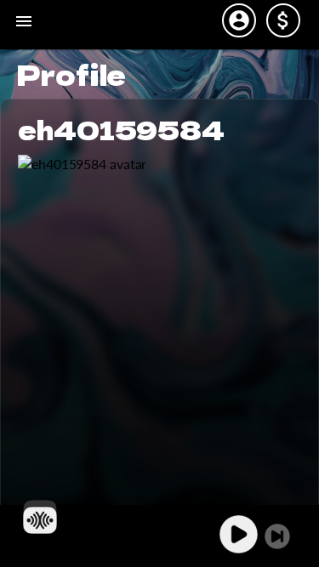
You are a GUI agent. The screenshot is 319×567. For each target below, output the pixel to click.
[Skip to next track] (277, 536)
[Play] (238, 534)
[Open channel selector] (40, 517)
